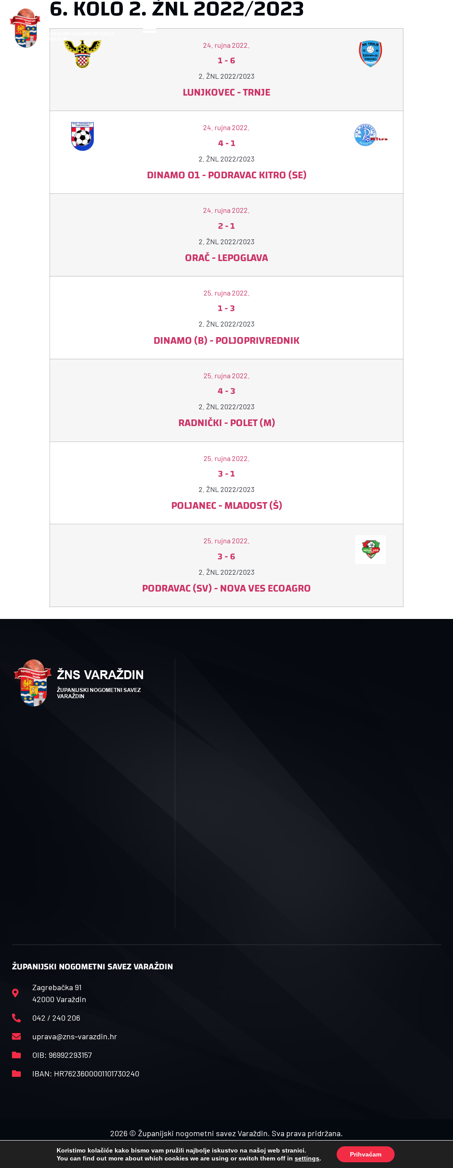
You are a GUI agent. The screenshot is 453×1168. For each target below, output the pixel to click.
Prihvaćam (365, 1154)
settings (307, 1158)
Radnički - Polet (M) (226, 423)
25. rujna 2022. (226, 292)
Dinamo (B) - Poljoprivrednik (226, 340)
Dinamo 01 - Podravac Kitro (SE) (227, 175)
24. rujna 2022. (226, 127)
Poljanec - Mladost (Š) (226, 505)
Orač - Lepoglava (226, 258)
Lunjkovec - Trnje (226, 92)
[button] (149, 28)
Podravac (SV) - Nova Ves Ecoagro (226, 588)
